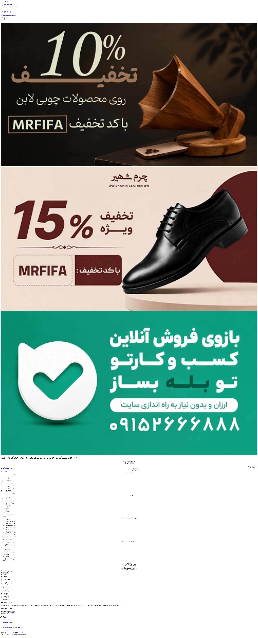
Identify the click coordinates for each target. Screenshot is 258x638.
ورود (5, 6)
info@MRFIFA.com (11, 611)
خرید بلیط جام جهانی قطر (7, 619)
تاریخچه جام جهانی (7, 18)
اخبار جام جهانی (6, 19)
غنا (256, 466)
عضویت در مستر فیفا (12, 6)
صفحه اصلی (6, 1)
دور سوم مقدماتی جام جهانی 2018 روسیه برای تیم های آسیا (12, 627)
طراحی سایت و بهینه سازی (19, 634)
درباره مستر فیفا (8, 4)
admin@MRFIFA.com (12, 612)
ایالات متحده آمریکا (7, 468)
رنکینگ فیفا (5, 17)
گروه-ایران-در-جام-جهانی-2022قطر (8, 622)
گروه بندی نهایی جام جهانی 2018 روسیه (9, 624)
